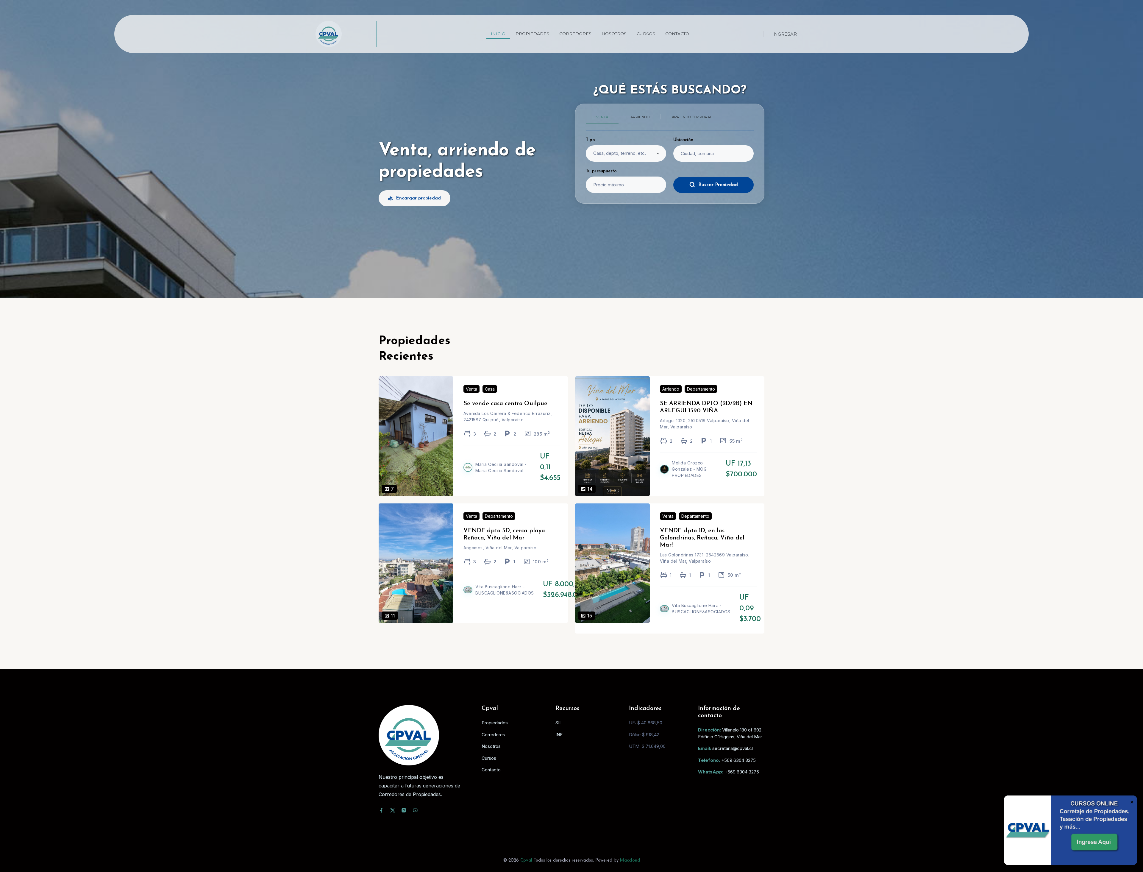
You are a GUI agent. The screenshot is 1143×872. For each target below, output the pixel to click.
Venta (471, 388)
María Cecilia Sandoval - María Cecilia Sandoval (501, 467)
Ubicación (683, 140)
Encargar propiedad (418, 198)
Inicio (498, 33)
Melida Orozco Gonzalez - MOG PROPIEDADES (689, 469)
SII (557, 723)
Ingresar (784, 34)
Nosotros (614, 33)
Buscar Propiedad (718, 184)
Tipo (590, 140)
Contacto (677, 33)
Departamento (701, 388)
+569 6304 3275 (738, 760)
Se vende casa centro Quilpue (505, 404)
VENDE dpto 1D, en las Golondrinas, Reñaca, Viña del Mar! (702, 538)
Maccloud (630, 860)
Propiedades (532, 33)
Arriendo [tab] (639, 117)
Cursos (646, 33)
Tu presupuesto (601, 171)
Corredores (575, 33)
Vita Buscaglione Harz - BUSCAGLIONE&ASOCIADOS (504, 589)
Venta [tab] (602, 117)
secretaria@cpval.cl (732, 748)
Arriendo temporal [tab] (692, 117)
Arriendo (670, 388)
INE (559, 734)
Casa (490, 388)
